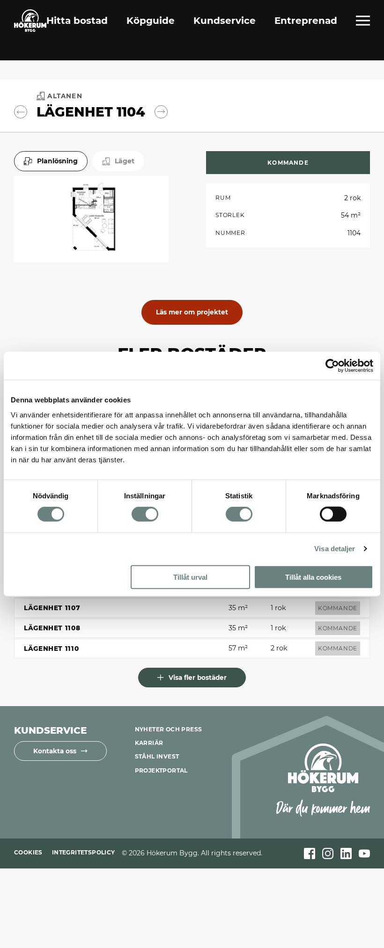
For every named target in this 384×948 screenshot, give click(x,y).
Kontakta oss (54, 751)
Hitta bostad (77, 20)
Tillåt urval (190, 577)
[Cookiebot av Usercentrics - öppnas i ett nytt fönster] (332, 366)
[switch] (145, 514)
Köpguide (150, 20)
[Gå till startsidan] (30, 20)
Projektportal (161, 770)
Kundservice (224, 20)
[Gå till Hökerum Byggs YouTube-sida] (364, 853)
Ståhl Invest (157, 756)
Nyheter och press (168, 729)
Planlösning (57, 161)
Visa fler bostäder (198, 677)
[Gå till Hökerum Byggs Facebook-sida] (309, 853)
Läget (124, 161)
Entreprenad (305, 20)
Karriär (149, 742)
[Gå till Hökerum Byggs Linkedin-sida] (346, 853)
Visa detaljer (334, 549)
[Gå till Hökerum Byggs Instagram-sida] (327, 853)
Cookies (28, 852)
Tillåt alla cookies (313, 577)
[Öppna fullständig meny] (363, 20)
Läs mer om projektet (192, 312)
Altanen (64, 96)
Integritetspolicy (83, 852)
